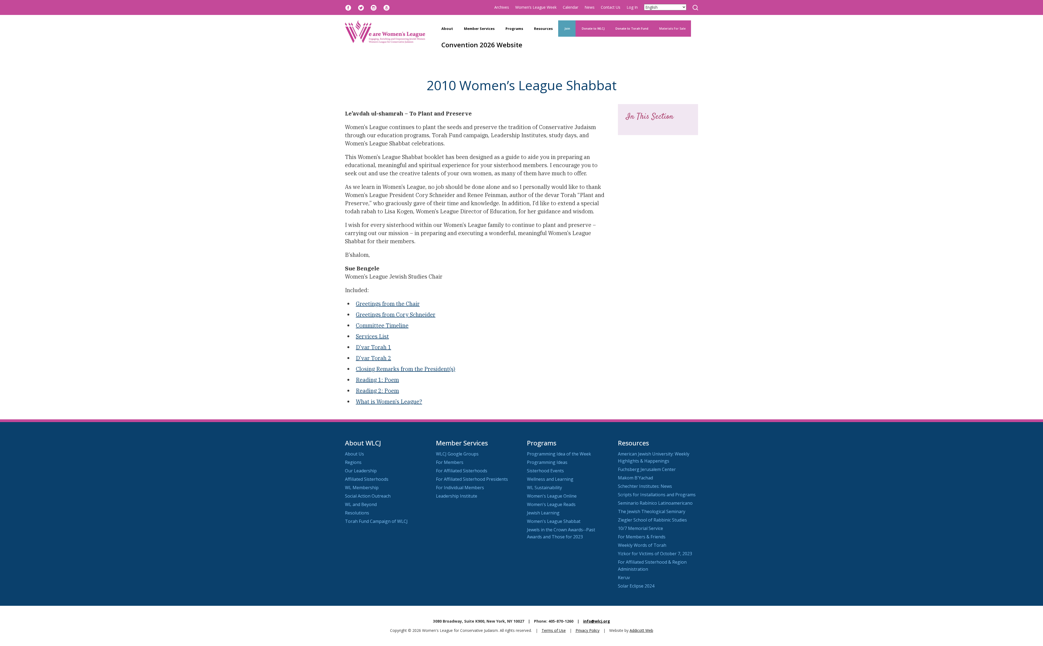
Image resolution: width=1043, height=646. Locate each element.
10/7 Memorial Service (640, 528)
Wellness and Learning (550, 479)
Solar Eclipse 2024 (636, 586)
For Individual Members (460, 488)
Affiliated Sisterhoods (366, 479)
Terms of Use (554, 630)
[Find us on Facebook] (348, 7)
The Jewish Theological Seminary (651, 511)
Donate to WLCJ (593, 28)
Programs (514, 28)
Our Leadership (361, 471)
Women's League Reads (551, 504)
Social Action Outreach (368, 496)
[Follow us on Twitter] (361, 7)
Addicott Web (641, 630)
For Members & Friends (641, 537)
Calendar (570, 7)
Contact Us (610, 7)
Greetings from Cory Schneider (395, 314)
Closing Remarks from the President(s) (405, 369)
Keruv (624, 578)
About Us (354, 454)
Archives (501, 7)
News (590, 7)
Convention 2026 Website (481, 44)
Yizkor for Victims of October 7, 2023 (655, 554)
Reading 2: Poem (377, 390)
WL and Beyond (361, 504)
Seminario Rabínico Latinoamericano (655, 503)
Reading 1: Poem (377, 379)
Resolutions (357, 513)
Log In (632, 7)
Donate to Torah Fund (631, 28)
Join (567, 28)
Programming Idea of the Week (559, 454)
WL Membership (362, 488)
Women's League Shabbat (553, 521)
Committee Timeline (382, 325)
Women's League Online (552, 496)
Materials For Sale (672, 28)
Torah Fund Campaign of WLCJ (376, 521)
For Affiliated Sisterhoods (461, 471)
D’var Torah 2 (373, 358)
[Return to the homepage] (385, 31)
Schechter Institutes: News (645, 486)
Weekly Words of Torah (642, 545)
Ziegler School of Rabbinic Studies (652, 520)
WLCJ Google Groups (457, 454)
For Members (449, 462)
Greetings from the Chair (388, 303)
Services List (372, 336)
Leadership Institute (456, 496)
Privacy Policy (587, 630)
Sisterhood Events (545, 471)
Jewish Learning (543, 513)
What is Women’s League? (389, 401)
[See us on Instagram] (373, 7)
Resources (543, 28)
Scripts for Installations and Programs (657, 495)
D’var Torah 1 (373, 347)
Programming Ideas (547, 462)
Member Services (479, 28)
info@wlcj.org (596, 621)
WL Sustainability (544, 488)
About (447, 28)
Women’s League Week (536, 7)
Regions (353, 462)
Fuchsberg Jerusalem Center (647, 469)
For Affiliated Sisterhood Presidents (472, 479)
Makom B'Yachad (635, 478)
